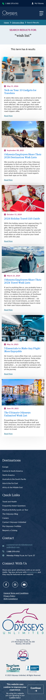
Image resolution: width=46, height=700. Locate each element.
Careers (5, 518)
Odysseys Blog (18, 22)
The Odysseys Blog (10, 514)
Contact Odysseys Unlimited (14, 522)
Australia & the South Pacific (14, 479)
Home (6, 22)
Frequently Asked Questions (14, 505)
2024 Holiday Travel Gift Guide (22, 219)
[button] (41, 13)
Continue (36, 688)
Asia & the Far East (10, 483)
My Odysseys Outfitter (11, 526)
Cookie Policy (14, 697)
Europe (5, 467)
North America (8, 475)
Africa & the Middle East (12, 487)
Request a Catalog (9, 530)
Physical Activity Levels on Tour (15, 510)
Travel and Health (9, 501)
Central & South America (12, 471)
